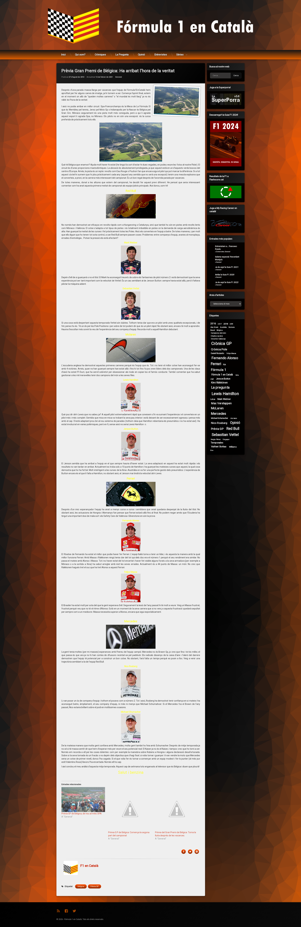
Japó (212, 379)
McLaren (217, 408)
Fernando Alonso (224, 358)
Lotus (212, 399)
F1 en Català (89, 866)
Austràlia (223, 327)
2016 (213, 323)
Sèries (180, 54)
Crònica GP (221, 343)
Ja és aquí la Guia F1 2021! (226, 267)
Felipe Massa (231, 353)
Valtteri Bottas (219, 446)
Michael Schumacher (219, 418)
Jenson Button (223, 378)
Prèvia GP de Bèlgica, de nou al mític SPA (81, 813)
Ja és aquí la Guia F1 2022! (226, 282)
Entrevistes (160, 54)
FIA (224, 364)
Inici (63, 54)
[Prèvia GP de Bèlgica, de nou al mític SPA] (83, 799)
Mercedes (218, 414)
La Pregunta (122, 54)
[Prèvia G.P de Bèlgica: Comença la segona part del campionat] (130, 809)
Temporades (217, 442)
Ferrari (216, 364)
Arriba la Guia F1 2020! (224, 275)
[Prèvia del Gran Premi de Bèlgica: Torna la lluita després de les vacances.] (177, 809)
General (118, 77)
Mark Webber (224, 399)
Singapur (226, 439)
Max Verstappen (221, 403)
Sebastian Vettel (225, 434)
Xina (212, 450)
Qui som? (80, 54)
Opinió (141, 54)
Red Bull (232, 429)
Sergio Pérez (216, 439)
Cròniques (100, 54)
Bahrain (232, 327)
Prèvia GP (94, 886)
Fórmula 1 (218, 370)
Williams (233, 447)
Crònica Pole (219, 349)
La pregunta (220, 388)
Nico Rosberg (219, 423)
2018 (226, 323)
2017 (220, 324)
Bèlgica (81, 886)
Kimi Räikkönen (219, 382)
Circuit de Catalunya (218, 339)
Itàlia (237, 375)
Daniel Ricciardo (217, 353)
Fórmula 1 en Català (222, 374)
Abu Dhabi (214, 327)
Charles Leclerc (217, 336)
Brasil (212, 330)
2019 (231, 324)
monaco (233, 418)
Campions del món (218, 333)
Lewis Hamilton (225, 393)
